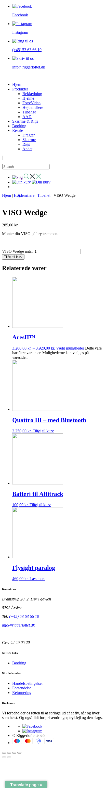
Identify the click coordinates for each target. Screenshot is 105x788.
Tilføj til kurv (13, 257)
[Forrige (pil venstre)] (4, 757)
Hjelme (28, 98)
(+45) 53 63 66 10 (24, 616)
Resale (17, 130)
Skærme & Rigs (25, 121)
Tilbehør (29, 112)
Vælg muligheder (70, 348)
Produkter (20, 89)
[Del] (14, 753)
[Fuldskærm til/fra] (9, 753)
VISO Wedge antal (17, 251)
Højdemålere (32, 107)
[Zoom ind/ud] (4, 753)
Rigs (26, 144)
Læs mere (37, 578)
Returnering (21, 692)
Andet (27, 149)
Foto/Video (31, 103)
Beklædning (32, 93)
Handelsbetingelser (27, 683)
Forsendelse (21, 688)
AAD (27, 116)
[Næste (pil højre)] (9, 757)
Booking (19, 126)
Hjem (16, 84)
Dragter (28, 135)
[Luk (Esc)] (19, 753)
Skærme (29, 139)
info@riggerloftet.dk (18, 625)
